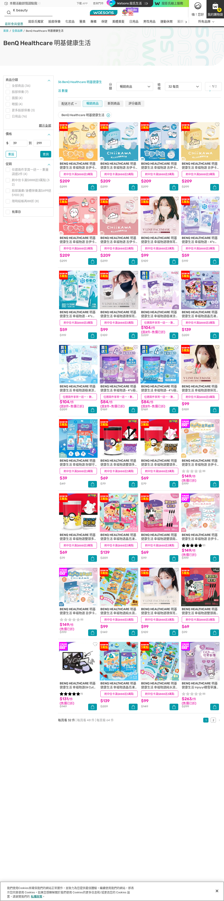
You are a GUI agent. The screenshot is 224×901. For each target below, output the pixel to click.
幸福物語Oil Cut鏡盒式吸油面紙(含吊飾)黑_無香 (78, 689)
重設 (11, 154)
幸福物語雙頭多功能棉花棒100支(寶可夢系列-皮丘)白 (78, 541)
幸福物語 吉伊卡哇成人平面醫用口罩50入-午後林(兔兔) (78, 169)
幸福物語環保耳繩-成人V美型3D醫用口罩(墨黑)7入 (118, 318)
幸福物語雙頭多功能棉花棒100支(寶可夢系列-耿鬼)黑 (118, 466)
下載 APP (82, 3)
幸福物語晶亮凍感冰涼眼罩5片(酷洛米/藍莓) (200, 318)
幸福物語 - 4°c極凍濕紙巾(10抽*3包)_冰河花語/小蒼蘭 (200, 244)
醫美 (82, 21)
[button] (215, 9)
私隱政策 (36, 896)
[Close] (108, 115)
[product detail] (78, 141)
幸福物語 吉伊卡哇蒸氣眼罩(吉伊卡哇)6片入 (200, 541)
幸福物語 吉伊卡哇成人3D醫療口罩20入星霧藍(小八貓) (118, 169)
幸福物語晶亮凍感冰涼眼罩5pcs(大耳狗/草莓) (118, 689)
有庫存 (16, 212)
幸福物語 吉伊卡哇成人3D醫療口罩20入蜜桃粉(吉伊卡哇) (118, 244)
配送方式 (67, 104)
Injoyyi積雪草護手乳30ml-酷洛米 (200, 687)
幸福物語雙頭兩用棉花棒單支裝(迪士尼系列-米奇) (200, 615)
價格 (9, 134)
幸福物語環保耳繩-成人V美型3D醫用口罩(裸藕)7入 (159, 244)
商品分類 (12, 80)
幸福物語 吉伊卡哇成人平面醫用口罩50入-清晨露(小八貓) (159, 169)
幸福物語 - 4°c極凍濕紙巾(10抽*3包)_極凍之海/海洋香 (78, 318)
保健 (104, 21)
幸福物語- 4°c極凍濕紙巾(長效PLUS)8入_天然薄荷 (159, 392)
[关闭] (217, 891)
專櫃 (93, 21)
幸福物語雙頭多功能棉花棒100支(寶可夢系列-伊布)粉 (159, 466)
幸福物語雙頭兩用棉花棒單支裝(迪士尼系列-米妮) (159, 541)
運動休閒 (166, 21)
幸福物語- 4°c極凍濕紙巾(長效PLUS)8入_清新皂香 (118, 392)
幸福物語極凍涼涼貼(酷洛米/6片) (159, 316)
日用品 (133, 21)
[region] (112, 891)
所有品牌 (204, 21)
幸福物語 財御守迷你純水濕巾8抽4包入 (78, 464)
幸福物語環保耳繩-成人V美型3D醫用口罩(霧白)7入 (159, 615)
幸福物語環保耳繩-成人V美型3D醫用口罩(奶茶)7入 (200, 392)
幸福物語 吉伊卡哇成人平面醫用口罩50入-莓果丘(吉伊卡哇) (78, 244)
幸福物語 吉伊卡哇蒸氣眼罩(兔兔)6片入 (200, 464)
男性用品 (149, 21)
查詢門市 (98, 3)
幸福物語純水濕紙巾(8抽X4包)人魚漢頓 (159, 687)
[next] (186, 22)
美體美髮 (118, 21)
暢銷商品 (92, 103)
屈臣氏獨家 (36, 21)
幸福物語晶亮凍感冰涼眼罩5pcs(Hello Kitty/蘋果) (118, 541)
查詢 (46, 154)
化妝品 (70, 21)
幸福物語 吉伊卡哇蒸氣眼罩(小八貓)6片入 (78, 613)
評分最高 (135, 103)
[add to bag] (92, 187)
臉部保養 (54, 21)
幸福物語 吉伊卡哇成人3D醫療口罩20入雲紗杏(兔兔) (200, 169)
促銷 (9, 164)
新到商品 (114, 103)
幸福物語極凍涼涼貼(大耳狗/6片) (78, 390)
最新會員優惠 (14, 24)
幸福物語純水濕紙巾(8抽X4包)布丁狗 (118, 613)
